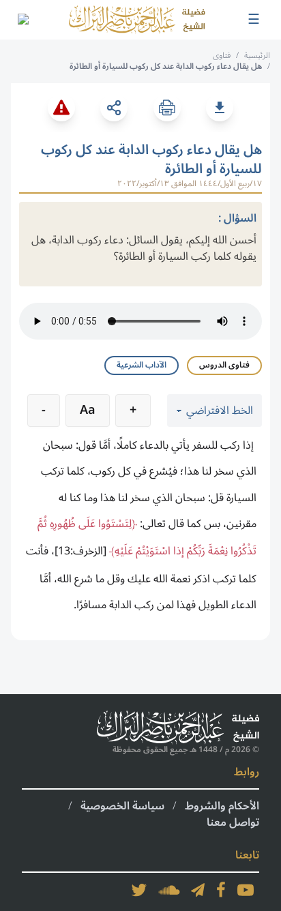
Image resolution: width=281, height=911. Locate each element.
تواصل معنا (233, 822)
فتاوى (222, 55)
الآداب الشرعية (141, 365)
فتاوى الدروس (224, 365)
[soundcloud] (169, 890)
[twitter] (139, 890)
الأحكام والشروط (222, 806)
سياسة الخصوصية (122, 806)
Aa (87, 410)
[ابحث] (22, 19)
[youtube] (245, 890)
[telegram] (198, 890)
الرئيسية (257, 55)
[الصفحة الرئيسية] (137, 19)
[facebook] (221, 890)
